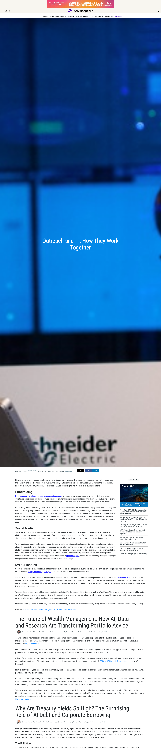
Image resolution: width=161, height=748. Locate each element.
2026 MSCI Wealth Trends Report (114, 661)
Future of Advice (27, 632)
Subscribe (118, 16)
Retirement (99, 16)
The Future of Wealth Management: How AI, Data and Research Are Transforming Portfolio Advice (68, 632)
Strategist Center (27, 722)
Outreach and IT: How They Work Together (51, 471)
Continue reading (23, 699)
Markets (45, 16)
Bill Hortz (35, 632)
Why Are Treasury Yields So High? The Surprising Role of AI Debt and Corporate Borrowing (70, 722)
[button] (80, 470)
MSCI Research (32, 644)
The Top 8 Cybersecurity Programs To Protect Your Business (49, 609)
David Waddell (37, 722)
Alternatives (109, 16)
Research (71, 16)
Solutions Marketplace (58, 16)
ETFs (91, 16)
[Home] (80, 11)
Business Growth (82, 16)
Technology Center (21, 471)
